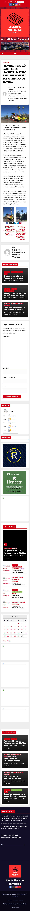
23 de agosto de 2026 (12, 555)
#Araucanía (22, 91)
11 (4, 630)
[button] (27, 53)
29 (18, 636)
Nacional (15, 900)
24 (25, 633)
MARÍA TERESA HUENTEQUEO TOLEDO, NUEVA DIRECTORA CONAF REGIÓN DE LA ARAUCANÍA (10, 231)
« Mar (4, 641)
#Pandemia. (11, 96)
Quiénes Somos (15, 907)
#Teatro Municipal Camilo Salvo (17, 98)
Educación (6, 305)
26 (8, 636)
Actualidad (7, 288)
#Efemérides (12, 93)
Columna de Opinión (22, 903)
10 (25, 626)
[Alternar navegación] (15, 53)
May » (9, 641)
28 (15, 636)
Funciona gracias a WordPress (9, 894)
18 (4, 633)
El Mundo (21, 900)
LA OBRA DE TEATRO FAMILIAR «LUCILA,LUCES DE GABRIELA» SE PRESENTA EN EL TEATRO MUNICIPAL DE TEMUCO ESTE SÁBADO (20, 233)
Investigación (15, 568)
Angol (20, 577)
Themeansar (15, 896)
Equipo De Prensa (19, 280)
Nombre (6, 368)
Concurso (20, 303)
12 (8, 630)
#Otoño (18, 93)
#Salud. (22, 96)
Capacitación (15, 579)
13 (11, 630)
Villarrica (21, 602)
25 (4, 636)
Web (4, 387)
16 (22, 630)
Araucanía (5, 62)
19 (8, 633)
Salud (5, 273)
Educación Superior (16, 566)
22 (18, 633)
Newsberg (23, 894)
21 (15, 633)
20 (11, 633)
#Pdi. (17, 96)
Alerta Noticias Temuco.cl (15, 39)
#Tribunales (12, 100)
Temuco (22, 568)
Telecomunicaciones (9, 290)
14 (15, 630)
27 (11, 636)
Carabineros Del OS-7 (17, 591)
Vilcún (13, 593)
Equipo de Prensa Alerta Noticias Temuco (17, 88)
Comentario (7, 336)
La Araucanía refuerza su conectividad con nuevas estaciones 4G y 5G (15, 295)
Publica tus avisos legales (9, 903)
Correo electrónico (9, 377)
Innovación (14, 548)
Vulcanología (15, 604)
